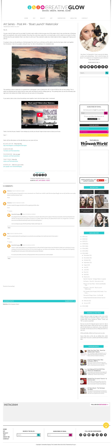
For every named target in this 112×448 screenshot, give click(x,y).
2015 (83, 251)
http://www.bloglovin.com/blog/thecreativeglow (15, 145)
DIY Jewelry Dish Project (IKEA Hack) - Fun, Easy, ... (95, 292)
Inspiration (61, 18)
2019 (83, 241)
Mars (8, 233)
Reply (8, 197)
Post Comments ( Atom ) (14, 304)
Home (26, 18)
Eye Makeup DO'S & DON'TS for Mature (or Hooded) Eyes (96, 369)
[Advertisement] (39, 293)
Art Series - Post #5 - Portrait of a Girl (93, 281)
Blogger (74, 444)
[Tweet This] (37, 176)
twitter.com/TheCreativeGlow (10, 161)
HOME (5, 429)
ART (4, 435)
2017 (83, 246)
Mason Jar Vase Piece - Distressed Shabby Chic (94, 284)
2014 (83, 253)
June (85, 269)
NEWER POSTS (9, 301)
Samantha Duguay (15, 214)
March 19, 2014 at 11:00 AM (29, 214)
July (85, 267)
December (87, 255)
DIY (34, 18)
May (85, 272)
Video (48, 180)
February (86, 300)
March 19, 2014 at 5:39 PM (29, 245)
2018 (83, 243)
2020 (83, 239)
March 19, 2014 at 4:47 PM (16, 233)
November (87, 257)
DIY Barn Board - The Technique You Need (96, 388)
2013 (83, 306)
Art (51, 18)
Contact (85, 18)
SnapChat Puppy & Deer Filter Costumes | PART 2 (95, 360)
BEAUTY (5, 433)
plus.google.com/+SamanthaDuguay (12, 166)
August (86, 265)
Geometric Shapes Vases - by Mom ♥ (93, 295)
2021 (83, 236)
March (86, 277)
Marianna (9, 191)
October (86, 260)
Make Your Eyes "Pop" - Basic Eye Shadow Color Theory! (96, 351)
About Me (73, 18)
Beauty (42, 18)
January (86, 303)
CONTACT (6, 439)
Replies (10, 211)
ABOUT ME (6, 437)
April (85, 274)
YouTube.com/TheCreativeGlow (11, 150)
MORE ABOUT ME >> (94, 62)
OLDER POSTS (69, 301)
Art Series (42, 180)
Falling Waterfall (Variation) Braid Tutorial (94, 297)
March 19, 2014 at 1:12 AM (18, 191)
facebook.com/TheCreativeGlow (11, 156)
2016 (83, 248)
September (87, 262)
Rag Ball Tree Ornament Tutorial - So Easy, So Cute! (97, 379)
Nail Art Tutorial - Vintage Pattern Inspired (94, 279)
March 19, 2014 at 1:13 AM (18, 202)
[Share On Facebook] (34, 176)
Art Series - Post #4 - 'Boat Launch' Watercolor (92, 288)
